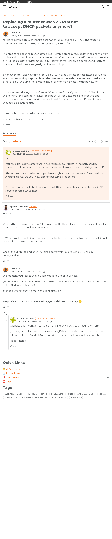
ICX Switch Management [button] (34, 397)
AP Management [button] (86, 394)
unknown (15, 33)
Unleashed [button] (76, 397)
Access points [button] (11, 397)
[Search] (102, 6)
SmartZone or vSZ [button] (37, 394)
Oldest (16, 141)
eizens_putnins (20, 151)
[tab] (9, 133)
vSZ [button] (102, 394)
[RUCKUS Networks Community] (13, 6)
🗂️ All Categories (11, 369)
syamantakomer (19, 206)
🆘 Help (7, 381)
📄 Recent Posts (11, 373)
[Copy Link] (43, 35)
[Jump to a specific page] (106, 141)
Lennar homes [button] (58, 397)
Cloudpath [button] (57, 394)
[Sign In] (107, 6)
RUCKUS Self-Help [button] (13, 394)
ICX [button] (70, 394)
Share (6, 124)
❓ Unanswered (56, 377)
